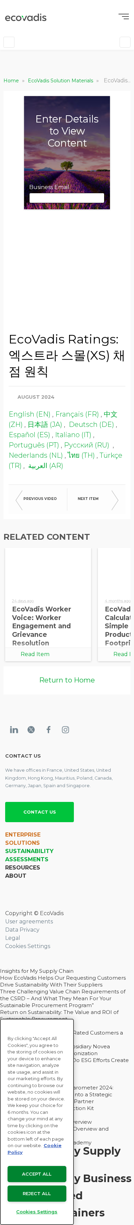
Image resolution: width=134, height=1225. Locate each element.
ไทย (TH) (81, 455)
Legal (12, 938)
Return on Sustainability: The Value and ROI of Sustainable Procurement (59, 1015)
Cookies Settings (27, 946)
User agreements (29, 921)
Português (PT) (34, 445)
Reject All (37, 1193)
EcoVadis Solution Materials (61, 81)
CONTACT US (39, 812)
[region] (37, 1122)
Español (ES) (29, 435)
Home (11, 81)
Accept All (37, 1174)
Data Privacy (22, 929)
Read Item (35, 654)
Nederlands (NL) (36, 455)
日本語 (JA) (44, 424)
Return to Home (67, 680)
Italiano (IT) (73, 435)
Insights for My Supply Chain (37, 971)
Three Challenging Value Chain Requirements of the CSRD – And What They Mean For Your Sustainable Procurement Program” (62, 998)
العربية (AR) (44, 466)
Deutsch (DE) (91, 424)
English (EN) (30, 414)
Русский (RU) (86, 445)
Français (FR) (77, 414)
